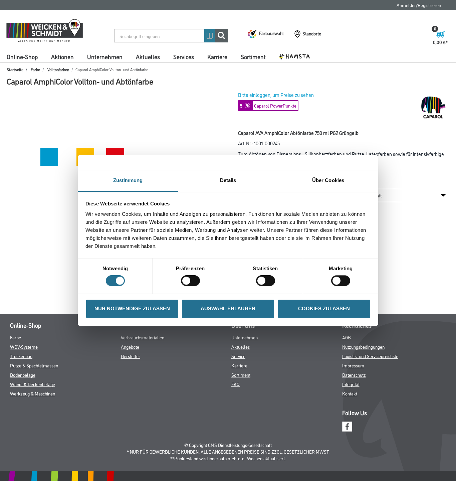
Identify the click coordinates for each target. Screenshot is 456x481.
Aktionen (62, 56)
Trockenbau (21, 356)
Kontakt (349, 393)
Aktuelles (148, 56)
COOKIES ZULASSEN (324, 308)
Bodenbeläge (22, 374)
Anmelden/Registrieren (419, 5)
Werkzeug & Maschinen (32, 393)
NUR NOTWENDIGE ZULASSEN (132, 308)
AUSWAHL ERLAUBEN (228, 308)
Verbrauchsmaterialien (142, 337)
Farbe (35, 69)
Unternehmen (105, 56)
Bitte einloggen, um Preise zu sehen (276, 94)
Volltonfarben (58, 69)
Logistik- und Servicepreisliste (370, 356)
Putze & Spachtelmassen (34, 365)
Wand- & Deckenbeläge (32, 384)
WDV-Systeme (24, 346)
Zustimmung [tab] (128, 180)
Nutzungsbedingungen (363, 346)
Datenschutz (354, 374)
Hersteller (130, 356)
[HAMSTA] (297, 56)
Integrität (351, 384)
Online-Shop (22, 56)
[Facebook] (347, 425)
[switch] (192, 281)
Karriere (217, 56)
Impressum (353, 365)
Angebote (130, 346)
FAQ (235, 384)
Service (238, 356)
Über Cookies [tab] (328, 180)
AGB (346, 337)
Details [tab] (228, 180)
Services (183, 56)
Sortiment (253, 56)
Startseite (15, 69)
